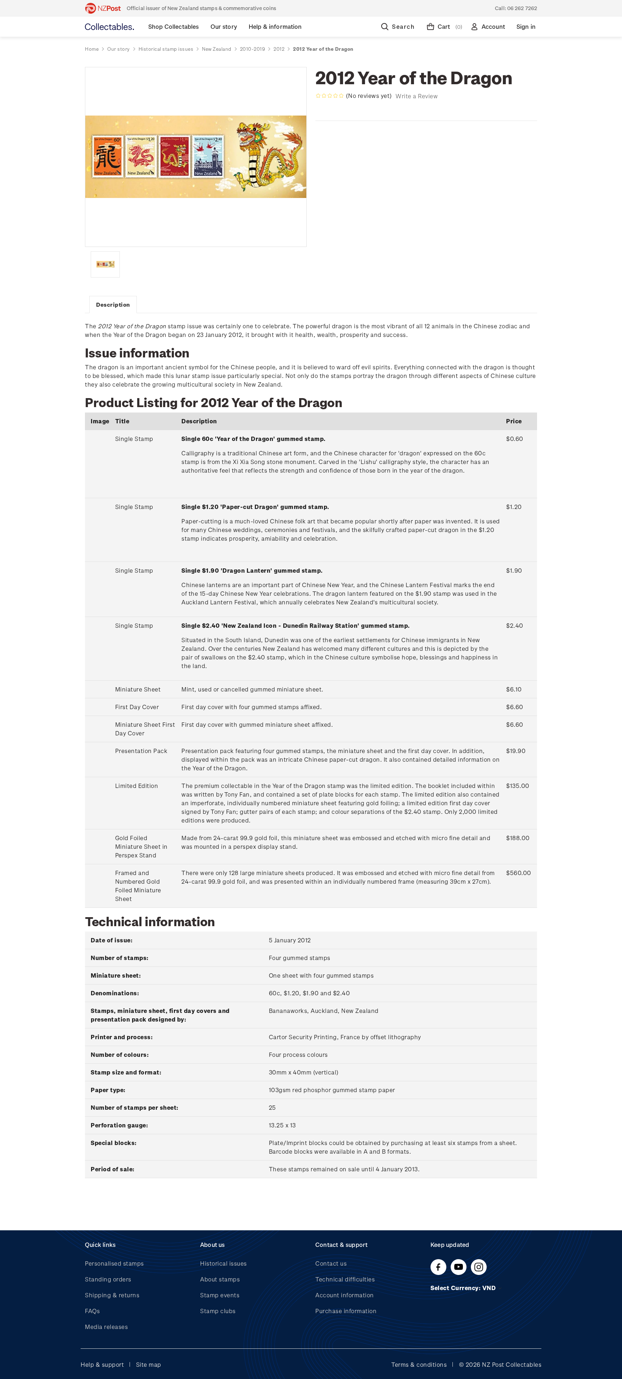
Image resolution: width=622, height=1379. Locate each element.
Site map (148, 1364)
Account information (344, 1295)
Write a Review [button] (417, 96)
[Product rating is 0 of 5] (329, 96)
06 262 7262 (522, 8)
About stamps (220, 1279)
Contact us (331, 1263)
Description (113, 304)
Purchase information (346, 1310)
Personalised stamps (114, 1263)
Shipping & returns (112, 1295)
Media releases (106, 1326)
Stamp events (219, 1295)
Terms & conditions (419, 1364)
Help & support (102, 1364)
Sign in (526, 26)
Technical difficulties (345, 1279)
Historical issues (223, 1263)
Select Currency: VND (464, 1287)
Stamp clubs (218, 1310)
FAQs (92, 1310)
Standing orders (108, 1279)
